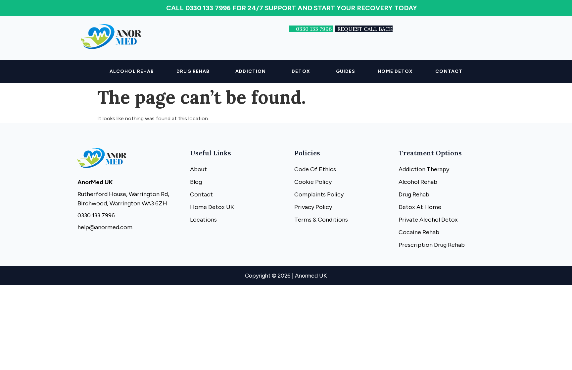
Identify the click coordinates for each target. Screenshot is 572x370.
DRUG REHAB (193, 71)
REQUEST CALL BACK (365, 29)
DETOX (301, 71)
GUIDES (346, 71)
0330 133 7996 (314, 29)
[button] (194, 71)
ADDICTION (250, 71)
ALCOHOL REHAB (132, 71)
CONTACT (448, 71)
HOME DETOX (395, 71)
